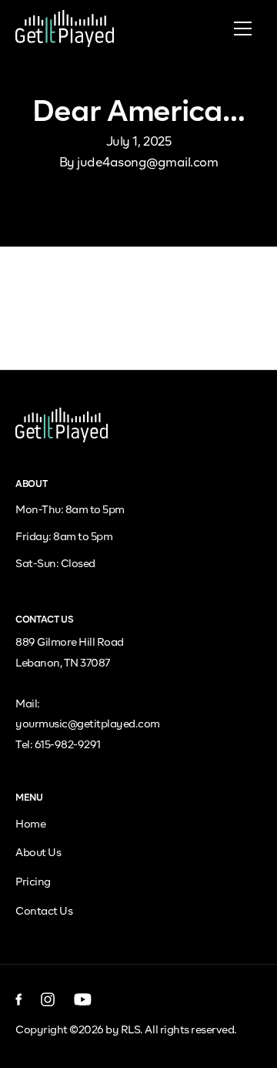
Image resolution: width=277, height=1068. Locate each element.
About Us (38, 853)
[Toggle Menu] (242, 28)
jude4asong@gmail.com (147, 163)
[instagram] (48, 999)
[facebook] (18, 999)
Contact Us (43, 911)
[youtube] (83, 999)
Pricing (33, 882)
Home (30, 824)
